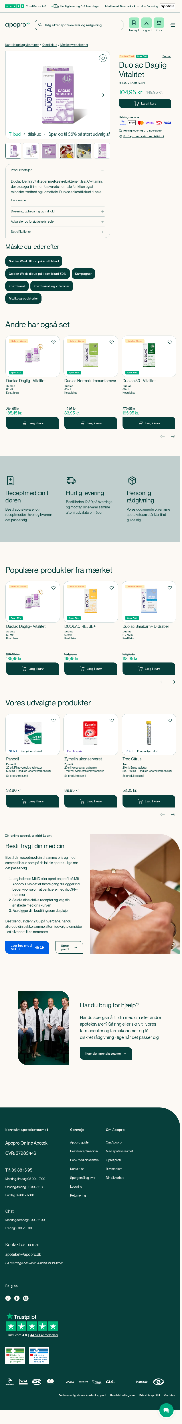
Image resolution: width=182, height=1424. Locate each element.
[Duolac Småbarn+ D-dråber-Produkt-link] (149, 628)
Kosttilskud (49, 45)
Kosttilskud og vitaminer (22, 45)
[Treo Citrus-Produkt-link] (149, 760)
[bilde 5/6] (84, 151)
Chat (9, 1211)
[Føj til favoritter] (103, 58)
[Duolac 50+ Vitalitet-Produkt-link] (149, 382)
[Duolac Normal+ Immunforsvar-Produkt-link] (90, 382)
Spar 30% (142, 56)
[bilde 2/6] (31, 151)
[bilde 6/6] (102, 151)
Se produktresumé (17, 775)
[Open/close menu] (172, 25)
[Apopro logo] (17, 25)
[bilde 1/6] (13, 151)
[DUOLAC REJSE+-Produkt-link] (90, 628)
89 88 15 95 (22, 1170)
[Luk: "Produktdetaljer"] (58, 170)
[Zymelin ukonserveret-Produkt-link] (90, 760)
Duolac (166, 56)
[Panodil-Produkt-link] (32, 760)
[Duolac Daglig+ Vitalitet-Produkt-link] (32, 382)
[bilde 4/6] (67, 151)
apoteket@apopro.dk (23, 1254)
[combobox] (79, 25)
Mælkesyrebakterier (74, 45)
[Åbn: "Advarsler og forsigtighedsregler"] (58, 222)
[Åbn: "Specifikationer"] (58, 232)
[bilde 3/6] (49, 151)
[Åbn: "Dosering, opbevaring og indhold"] (58, 211)
